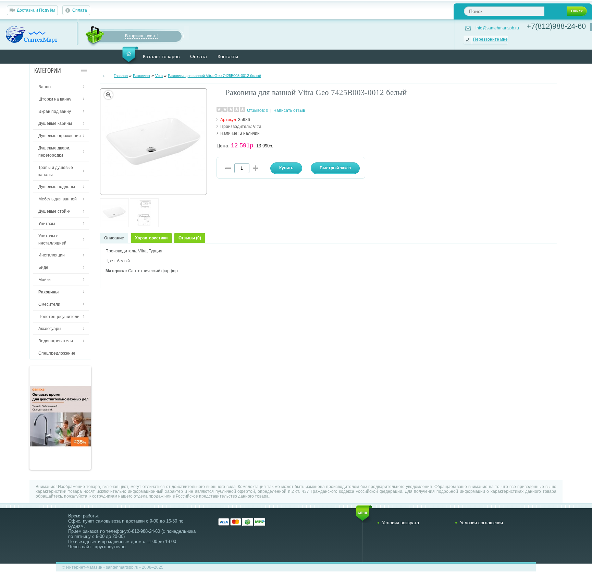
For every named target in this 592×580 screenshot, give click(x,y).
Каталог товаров (161, 56)
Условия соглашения (481, 522)
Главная (121, 76)
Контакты (228, 56)
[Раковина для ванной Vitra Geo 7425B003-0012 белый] (114, 225)
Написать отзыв (289, 110)
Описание (114, 238)
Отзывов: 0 (257, 110)
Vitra (159, 76)
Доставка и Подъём (36, 10)
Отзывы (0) (189, 238)
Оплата (79, 10)
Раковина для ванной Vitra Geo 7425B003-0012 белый (214, 76)
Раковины (141, 76)
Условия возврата (400, 522)
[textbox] (504, 11)
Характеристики (151, 238)
